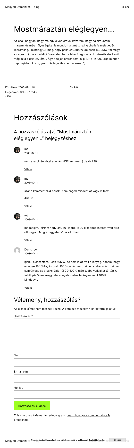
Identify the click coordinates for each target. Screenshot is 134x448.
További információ (97, 440)
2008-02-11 (31, 153)
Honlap (18, 387)
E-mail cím (22, 371)
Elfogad (117, 439)
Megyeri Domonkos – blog (22, 6)
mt (26, 149)
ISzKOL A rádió (28, 92)
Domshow (30, 249)
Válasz (28, 169)
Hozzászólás (23, 316)
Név (18, 355)
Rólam (125, 6)
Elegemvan (11, 92)
